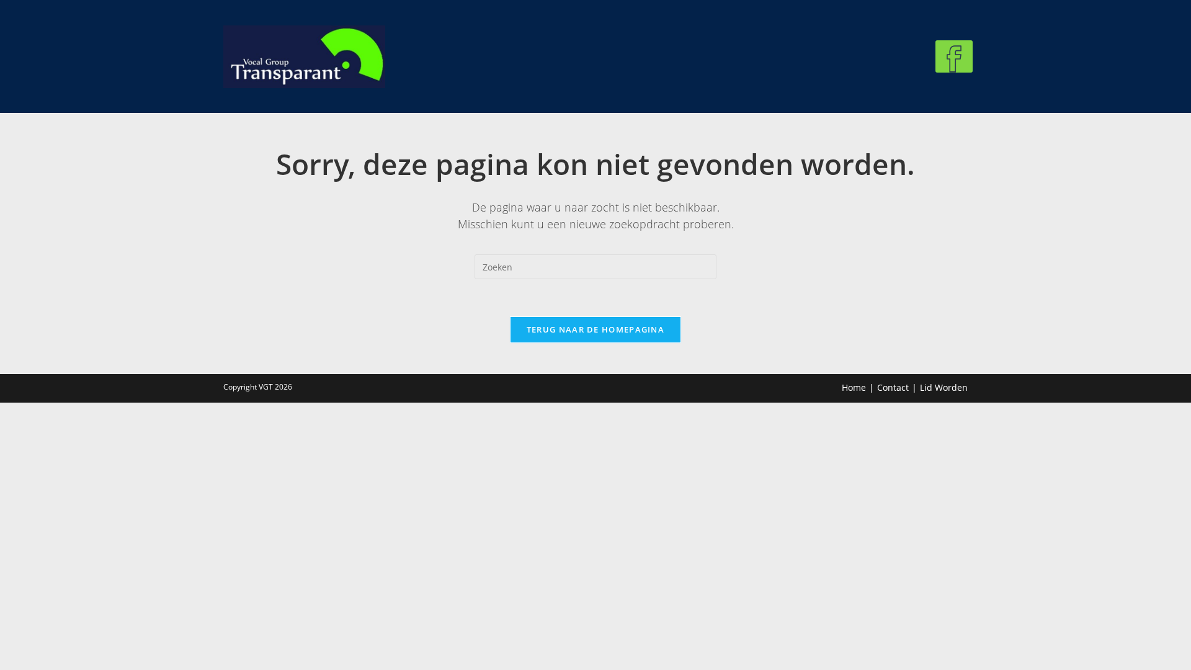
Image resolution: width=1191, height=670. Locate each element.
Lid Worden (944, 387)
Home (854, 387)
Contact (893, 387)
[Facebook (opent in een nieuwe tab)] (954, 56)
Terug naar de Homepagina (595, 329)
